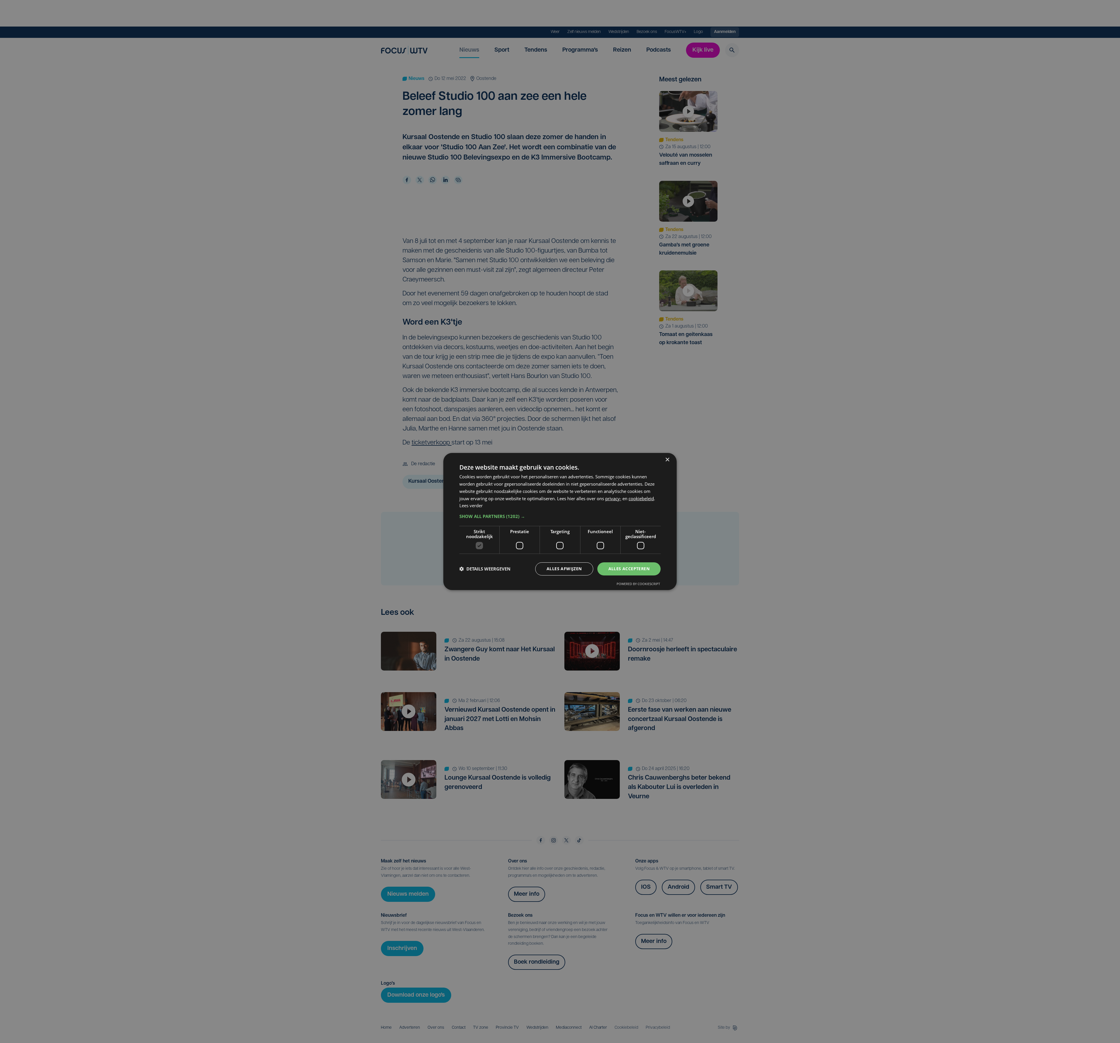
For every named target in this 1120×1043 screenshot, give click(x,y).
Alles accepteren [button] (629, 568)
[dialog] (560, 521)
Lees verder (471, 505)
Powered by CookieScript (638, 584)
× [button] (667, 460)
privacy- (613, 498)
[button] (560, 516)
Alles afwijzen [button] (564, 568)
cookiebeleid (641, 498)
